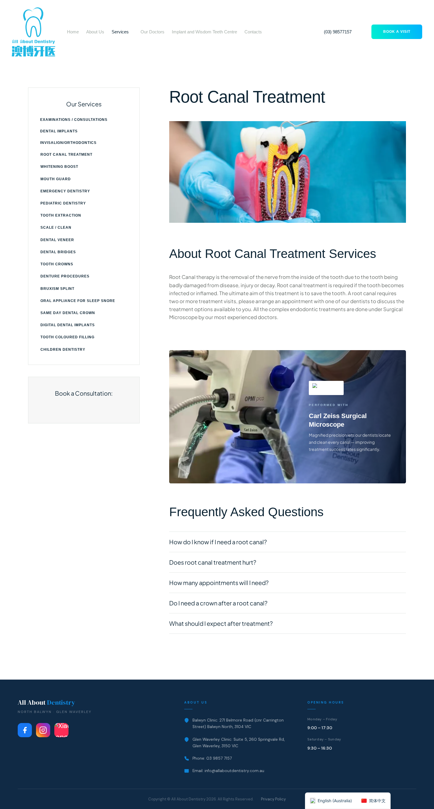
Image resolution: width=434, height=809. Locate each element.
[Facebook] (25, 730)
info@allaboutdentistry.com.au (234, 770)
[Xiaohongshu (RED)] (61, 730)
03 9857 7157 (219, 758)
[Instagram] (43, 730)
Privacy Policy (273, 799)
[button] (132, 32)
